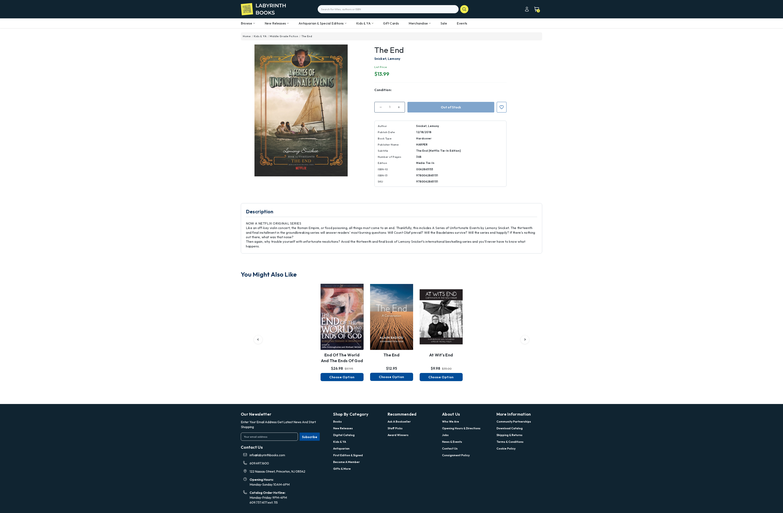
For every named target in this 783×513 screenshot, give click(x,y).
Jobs (445, 435)
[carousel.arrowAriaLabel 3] (258, 340)
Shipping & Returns (509, 435)
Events (462, 23)
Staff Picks (395, 428)
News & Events (452, 442)
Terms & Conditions (510, 442)
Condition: (383, 90)
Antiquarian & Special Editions (321, 23)
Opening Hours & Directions (461, 428)
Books (337, 421)
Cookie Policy (506, 448)
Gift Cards (391, 23)
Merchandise (418, 23)
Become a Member (346, 462)
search (464, 9)
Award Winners (398, 435)
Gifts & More (342, 469)
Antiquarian (341, 448)
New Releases (275, 23)
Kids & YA (363, 23)
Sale (443, 23)
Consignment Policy (456, 455)
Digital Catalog (344, 435)
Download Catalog (510, 428)
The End (391, 354)
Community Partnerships (514, 421)
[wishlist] (342, 314)
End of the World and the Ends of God (342, 357)
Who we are (450, 421)
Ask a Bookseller (399, 421)
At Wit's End (441, 354)
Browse (246, 23)
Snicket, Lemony (387, 59)
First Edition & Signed (348, 455)
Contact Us (450, 448)
